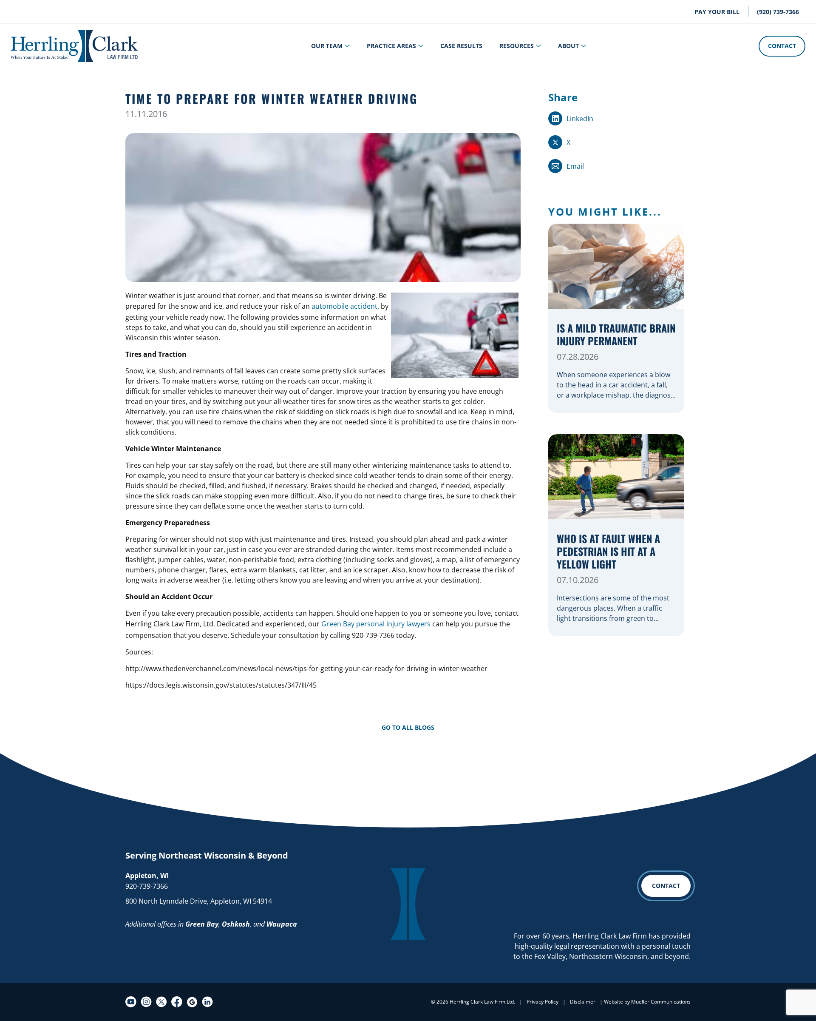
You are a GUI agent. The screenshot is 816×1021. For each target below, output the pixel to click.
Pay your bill (717, 12)
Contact (782, 46)
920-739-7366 (146, 886)
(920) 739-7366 (778, 12)
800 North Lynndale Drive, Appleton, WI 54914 (198, 901)
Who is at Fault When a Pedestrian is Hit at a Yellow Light (608, 552)
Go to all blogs (408, 727)
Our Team (327, 46)
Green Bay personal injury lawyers (376, 624)
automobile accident (344, 306)
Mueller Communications (661, 1001)
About (568, 46)
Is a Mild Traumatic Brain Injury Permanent (616, 334)
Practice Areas (391, 46)
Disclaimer (582, 1001)
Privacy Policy (542, 1001)
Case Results (461, 46)
